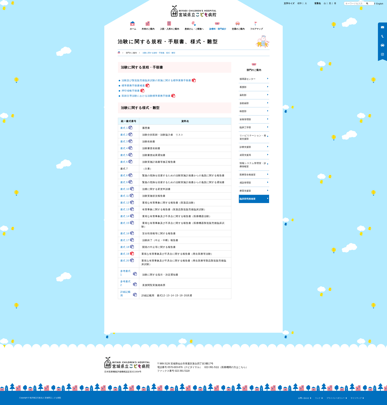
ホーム (133, 29)
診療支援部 (245, 147)
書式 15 (124, 223)
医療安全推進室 (247, 174)
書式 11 (124, 196)
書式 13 (124, 209)
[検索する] (367, 3)
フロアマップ (256, 29)
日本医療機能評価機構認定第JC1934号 (122, 371)
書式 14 (124, 216)
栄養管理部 (245, 119)
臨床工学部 (245, 127)
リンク (317, 398)
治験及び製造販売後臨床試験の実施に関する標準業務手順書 (156, 80)
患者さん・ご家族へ (194, 29)
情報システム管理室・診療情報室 (253, 165)
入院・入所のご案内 (169, 29)
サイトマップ (356, 398)
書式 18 (124, 247)
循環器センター (247, 79)
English (379, 3)
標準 (300, 3)
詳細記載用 (125, 294)
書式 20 (124, 260)
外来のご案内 (148, 29)
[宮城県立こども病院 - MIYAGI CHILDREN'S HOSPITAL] (193, 11)
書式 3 (124, 141)
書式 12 (124, 202)
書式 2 (124, 134)
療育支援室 (245, 190)
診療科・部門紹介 (217, 29)
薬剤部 (243, 95)
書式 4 (124, 148)
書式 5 (124, 155)
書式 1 (124, 128)
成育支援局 (245, 155)
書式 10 (124, 189)
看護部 (243, 87)
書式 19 (124, 254)
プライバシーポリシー (336, 398)
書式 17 (124, 240)
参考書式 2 (125, 283)
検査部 (243, 111)
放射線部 (244, 103)
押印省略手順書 (131, 90)
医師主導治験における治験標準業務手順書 (146, 95)
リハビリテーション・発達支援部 (253, 137)
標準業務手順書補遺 (133, 85)
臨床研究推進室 (247, 198)
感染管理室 (245, 182)
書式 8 (124, 175)
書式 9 (124, 182)
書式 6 (124, 162)
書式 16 (124, 233)
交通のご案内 (238, 29)
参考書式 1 (125, 273)
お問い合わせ (303, 398)
